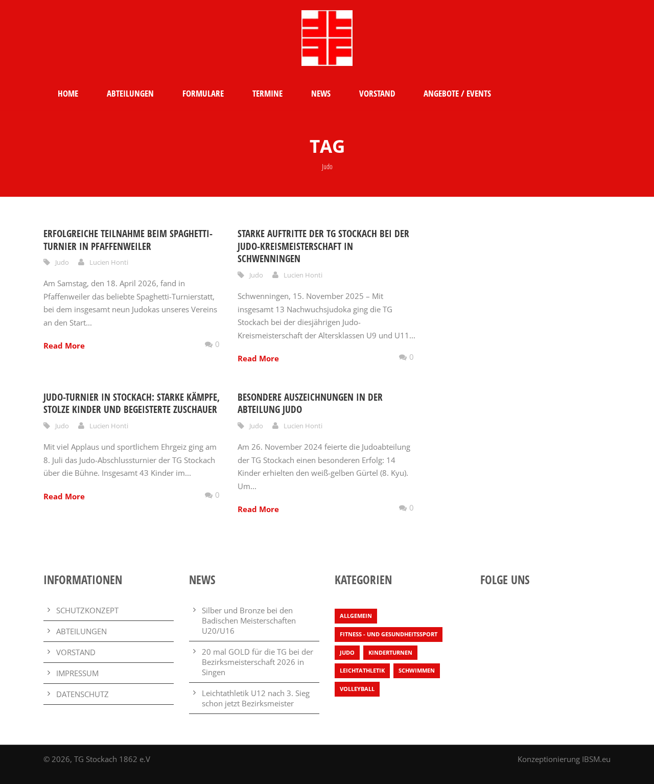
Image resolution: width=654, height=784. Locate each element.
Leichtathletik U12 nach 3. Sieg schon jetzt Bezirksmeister (256, 698)
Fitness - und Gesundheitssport (388, 634)
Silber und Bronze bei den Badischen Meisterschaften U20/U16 (249, 620)
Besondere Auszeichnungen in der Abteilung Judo (310, 403)
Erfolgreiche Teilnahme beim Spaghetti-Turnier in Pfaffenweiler (128, 240)
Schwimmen (417, 670)
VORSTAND (377, 93)
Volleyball (357, 689)
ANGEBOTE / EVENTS (457, 93)
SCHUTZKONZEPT (87, 610)
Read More (64, 345)
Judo (62, 262)
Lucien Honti (108, 262)
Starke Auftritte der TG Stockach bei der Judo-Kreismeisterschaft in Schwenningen (323, 246)
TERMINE (267, 93)
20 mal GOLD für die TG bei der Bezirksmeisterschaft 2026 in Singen (257, 662)
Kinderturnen (390, 652)
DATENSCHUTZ (82, 694)
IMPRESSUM (77, 673)
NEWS (321, 93)
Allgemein (356, 615)
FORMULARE (203, 93)
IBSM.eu (596, 759)
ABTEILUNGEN (130, 93)
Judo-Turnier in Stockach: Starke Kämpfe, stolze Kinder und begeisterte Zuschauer (131, 403)
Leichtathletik (362, 670)
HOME (68, 93)
